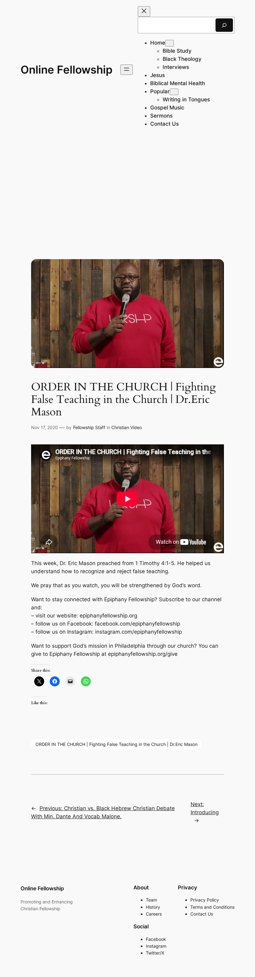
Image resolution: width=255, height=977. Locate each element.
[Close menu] (144, 11)
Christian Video (126, 427)
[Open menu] (126, 70)
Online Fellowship (67, 69)
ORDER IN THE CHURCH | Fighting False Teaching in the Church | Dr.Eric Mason (116, 744)
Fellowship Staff (89, 427)
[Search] (224, 25)
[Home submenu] (169, 43)
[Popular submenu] (174, 92)
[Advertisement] (127, 189)
